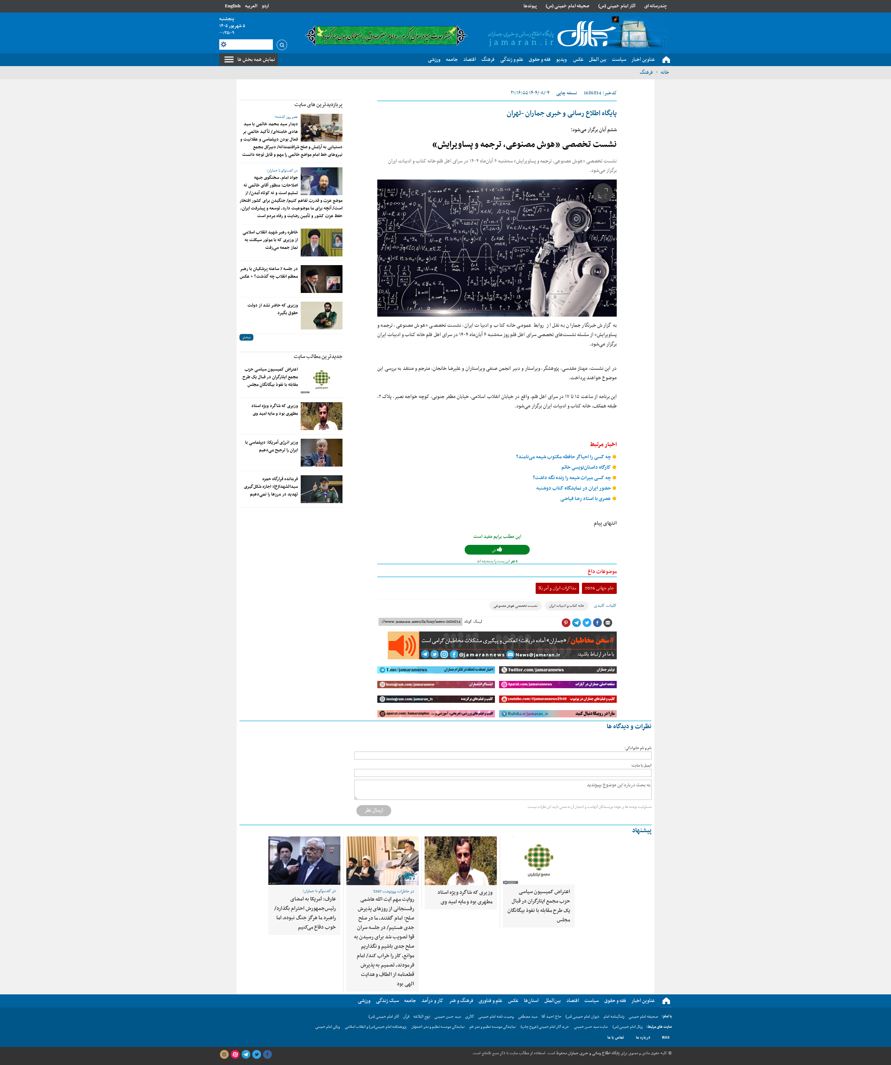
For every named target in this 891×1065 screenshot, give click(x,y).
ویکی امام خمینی (327, 1027)
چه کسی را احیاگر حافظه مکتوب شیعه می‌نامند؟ (564, 457)
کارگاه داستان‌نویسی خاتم (586, 467)
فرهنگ (646, 72)
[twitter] (256, 1054)
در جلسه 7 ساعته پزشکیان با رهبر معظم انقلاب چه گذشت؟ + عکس (269, 272)
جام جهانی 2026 (599, 588)
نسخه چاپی (566, 93)
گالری (469, 1016)
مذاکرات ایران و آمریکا (557, 588)
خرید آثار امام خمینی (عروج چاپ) (545, 1027)
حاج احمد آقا (551, 1016)
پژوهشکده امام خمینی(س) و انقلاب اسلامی (376, 1027)
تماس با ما (615, 1037)
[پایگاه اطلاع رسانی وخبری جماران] (550, 34)
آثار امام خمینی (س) (617, 6)
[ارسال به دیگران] (608, 623)
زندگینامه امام (614, 1016)
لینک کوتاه (473, 622)
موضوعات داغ (602, 571)
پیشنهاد (642, 830)
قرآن (406, 1016)
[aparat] (235, 1054)
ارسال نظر (373, 810)
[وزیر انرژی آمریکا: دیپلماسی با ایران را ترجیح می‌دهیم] (321, 453)
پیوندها (530, 6)
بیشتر (246, 337)
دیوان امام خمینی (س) (582, 1016)
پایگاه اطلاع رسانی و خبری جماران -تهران (562, 113)
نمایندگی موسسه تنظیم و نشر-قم (493, 1027)
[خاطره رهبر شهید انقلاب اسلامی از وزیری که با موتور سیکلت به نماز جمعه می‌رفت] (321, 242)
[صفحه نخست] (666, 60)
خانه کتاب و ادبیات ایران (566, 606)
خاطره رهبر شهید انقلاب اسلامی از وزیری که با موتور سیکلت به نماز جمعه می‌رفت (270, 240)
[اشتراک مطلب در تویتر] (587, 623)
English (233, 6)
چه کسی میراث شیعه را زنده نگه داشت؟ (572, 478)
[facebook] (267, 1054)
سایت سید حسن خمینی (591, 1027)
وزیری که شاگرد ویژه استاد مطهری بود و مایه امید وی (274, 410)
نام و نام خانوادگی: (638, 748)
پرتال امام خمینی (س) (628, 1027)
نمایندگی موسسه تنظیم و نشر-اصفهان (438, 1027)
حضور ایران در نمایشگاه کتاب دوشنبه (574, 488)
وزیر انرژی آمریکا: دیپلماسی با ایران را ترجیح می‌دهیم (271, 446)
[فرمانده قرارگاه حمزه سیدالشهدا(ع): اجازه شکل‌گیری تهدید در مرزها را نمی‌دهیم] (321, 489)
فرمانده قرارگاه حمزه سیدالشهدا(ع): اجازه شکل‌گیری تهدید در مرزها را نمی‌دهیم (271, 486)
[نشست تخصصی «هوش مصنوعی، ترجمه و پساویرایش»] (497, 248)
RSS (666, 1037)
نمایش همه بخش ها (256, 59)
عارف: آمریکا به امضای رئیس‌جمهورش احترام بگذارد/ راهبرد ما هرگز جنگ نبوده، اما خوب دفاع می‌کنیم (305, 913)
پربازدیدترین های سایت (318, 104)
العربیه (251, 6)
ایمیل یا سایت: (641, 765)
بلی (494, 550)
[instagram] (224, 1054)
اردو (265, 6)
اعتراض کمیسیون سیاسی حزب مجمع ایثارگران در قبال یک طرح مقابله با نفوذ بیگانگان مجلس (270, 377)
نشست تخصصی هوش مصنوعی (516, 606)
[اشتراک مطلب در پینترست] (566, 623)
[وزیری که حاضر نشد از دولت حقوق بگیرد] (321, 315)
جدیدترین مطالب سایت (318, 356)
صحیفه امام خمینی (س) (567, 6)
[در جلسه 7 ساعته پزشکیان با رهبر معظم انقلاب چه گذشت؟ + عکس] (321, 279)
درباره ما (643, 1037)
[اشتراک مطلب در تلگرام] (576, 623)
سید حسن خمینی (447, 1016)
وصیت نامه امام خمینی (496, 1016)
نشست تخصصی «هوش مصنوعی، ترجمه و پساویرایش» (524, 144)
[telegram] (246, 1054)
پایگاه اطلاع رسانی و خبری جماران (593, 1053)
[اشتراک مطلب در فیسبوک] (597, 623)
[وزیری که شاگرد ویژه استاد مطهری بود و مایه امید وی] (321, 416)
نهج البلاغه (421, 1016)
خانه (665, 72)
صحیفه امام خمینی (643, 1016)
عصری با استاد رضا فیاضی (586, 498)
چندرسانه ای (655, 6)
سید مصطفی (527, 1016)
